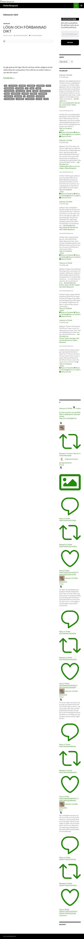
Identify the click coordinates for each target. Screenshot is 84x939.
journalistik (9, 91)
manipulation (45, 91)
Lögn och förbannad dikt (24, 29)
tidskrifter (30, 99)
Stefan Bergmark (10, 5)
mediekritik (16, 93)
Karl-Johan (20, 91)
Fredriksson (9, 88)
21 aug (61, 465)
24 (5, 85)
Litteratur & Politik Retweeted (69, 454)
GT (27, 88)
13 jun (61, 697)
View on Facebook (65, 128)
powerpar (42, 93)
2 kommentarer (36, 35)
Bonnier (22, 85)
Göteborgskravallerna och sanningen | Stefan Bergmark (69, 167)
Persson (33, 93)
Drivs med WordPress (9, 936)
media (7, 93)
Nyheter (25, 93)
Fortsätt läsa (9, 78)
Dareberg (31, 85)
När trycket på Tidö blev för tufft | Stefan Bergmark (68, 228)
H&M (32, 88)
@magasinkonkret (65, 463)
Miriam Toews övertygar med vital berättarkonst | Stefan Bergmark (69, 340)
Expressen (40, 85)
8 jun (61, 810)
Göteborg (19, 88)
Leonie (35, 91)
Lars (28, 91)
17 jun (61, 584)
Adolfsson (13, 85)
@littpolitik (63, 582)
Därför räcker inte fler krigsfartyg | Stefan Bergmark (69, 286)
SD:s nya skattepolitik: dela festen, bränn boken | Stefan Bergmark (69, 105)
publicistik (8, 96)
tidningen (20, 99)
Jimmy (38, 88)
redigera (18, 96)
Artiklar (6, 23)
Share (62, 130)
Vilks (46, 99)
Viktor (39, 99)
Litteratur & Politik (65, 75)
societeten (40, 96)
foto (48, 85)
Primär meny (81, 5)
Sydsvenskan (9, 99)
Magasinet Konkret (71, 459)
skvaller (31, 96)
